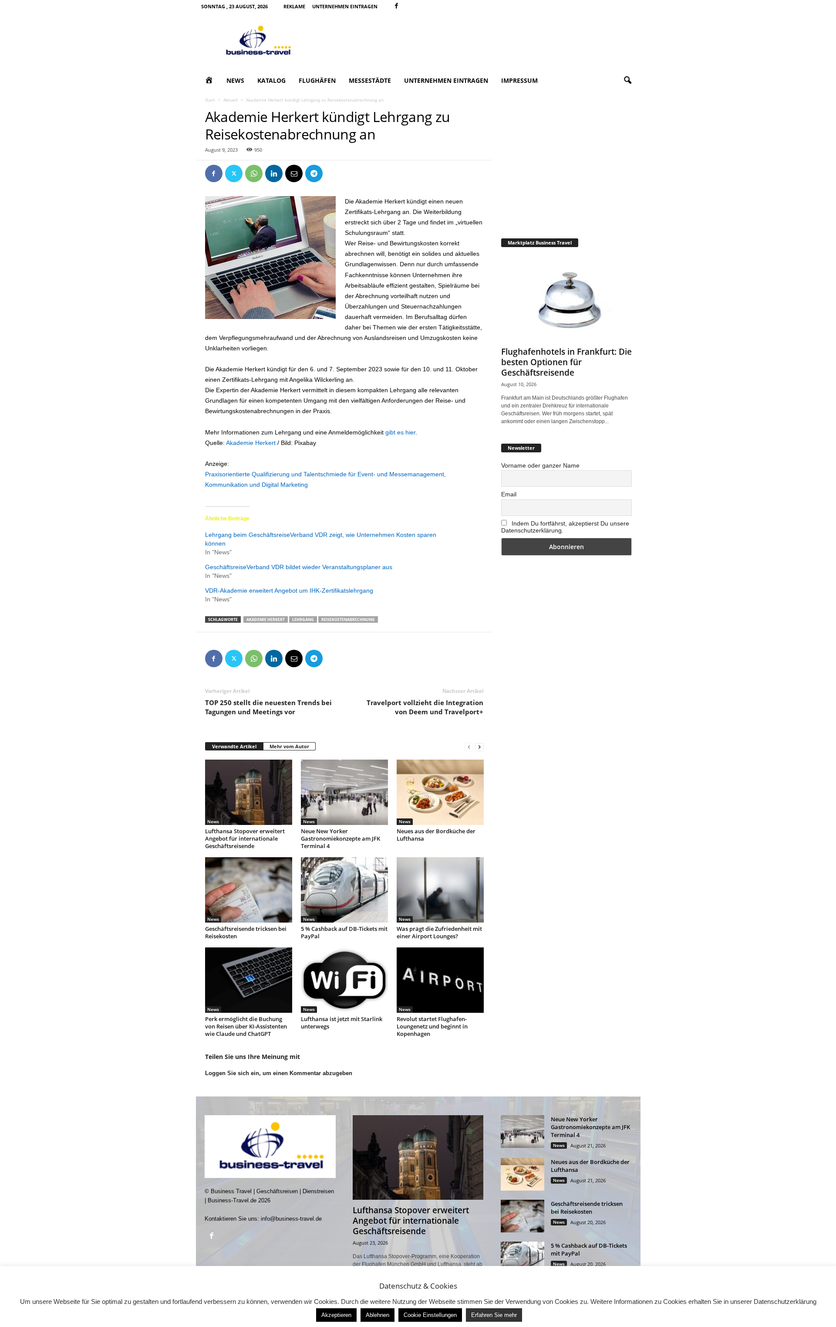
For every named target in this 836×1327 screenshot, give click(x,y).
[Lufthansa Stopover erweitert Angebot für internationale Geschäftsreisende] (248, 792)
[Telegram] (314, 173)
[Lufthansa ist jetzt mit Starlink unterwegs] (344, 980)
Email (508, 494)
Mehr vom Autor (289, 746)
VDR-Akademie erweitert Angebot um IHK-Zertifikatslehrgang (289, 590)
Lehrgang (303, 619)
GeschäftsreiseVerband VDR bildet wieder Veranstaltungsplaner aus (298, 566)
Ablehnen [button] (377, 1315)
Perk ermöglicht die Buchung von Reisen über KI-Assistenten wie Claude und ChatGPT (246, 1026)
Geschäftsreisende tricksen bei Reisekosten (246, 932)
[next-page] (479, 746)
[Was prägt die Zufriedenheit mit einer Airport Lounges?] (440, 890)
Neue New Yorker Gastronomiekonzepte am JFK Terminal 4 (340, 838)
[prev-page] (469, 746)
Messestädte (370, 80)
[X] (234, 173)
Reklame (294, 6)
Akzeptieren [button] (336, 1315)
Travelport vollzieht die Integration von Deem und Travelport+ (425, 707)
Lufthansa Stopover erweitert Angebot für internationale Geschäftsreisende (245, 838)
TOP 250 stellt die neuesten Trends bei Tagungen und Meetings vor (268, 707)
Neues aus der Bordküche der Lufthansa (436, 834)
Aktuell (230, 100)
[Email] (294, 173)
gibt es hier (400, 432)
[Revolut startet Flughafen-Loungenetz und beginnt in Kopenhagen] (440, 980)
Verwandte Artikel (234, 746)
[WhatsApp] (254, 173)
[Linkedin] (274, 173)
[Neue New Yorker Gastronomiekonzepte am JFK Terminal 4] (344, 792)
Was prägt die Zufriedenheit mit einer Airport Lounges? (439, 932)
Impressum (519, 80)
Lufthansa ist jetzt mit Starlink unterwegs (341, 1022)
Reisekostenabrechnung (348, 619)
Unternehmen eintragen (345, 6)
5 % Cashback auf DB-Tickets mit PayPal (344, 932)
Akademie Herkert (251, 442)
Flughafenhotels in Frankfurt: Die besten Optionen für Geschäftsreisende (566, 362)
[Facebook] (396, 6)
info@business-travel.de (291, 1218)
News (235, 80)
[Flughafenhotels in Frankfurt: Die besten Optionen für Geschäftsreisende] (566, 299)
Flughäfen (317, 80)
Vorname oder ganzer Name (540, 465)
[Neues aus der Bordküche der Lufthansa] (440, 792)
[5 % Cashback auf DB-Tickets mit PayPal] (344, 890)
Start (210, 100)
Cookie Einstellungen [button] (430, 1315)
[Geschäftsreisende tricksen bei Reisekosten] (248, 890)
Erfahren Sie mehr (494, 1315)
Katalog (271, 80)
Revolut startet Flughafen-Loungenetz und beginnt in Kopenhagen (432, 1026)
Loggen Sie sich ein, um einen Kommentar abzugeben (278, 1073)
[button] (627, 80)
